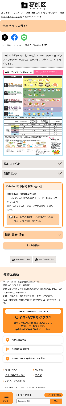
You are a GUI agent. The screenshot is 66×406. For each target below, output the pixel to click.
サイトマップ (11, 370)
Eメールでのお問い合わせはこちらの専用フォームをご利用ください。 (34, 219)
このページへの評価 (15, 381)
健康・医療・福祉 (33, 13)
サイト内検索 (26, 395)
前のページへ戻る (23, 259)
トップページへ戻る (46, 259)
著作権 (38, 375)
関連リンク (10, 173)
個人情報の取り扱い (15, 375)
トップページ (17, 13)
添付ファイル (12, 163)
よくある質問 (33, 245)
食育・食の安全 (50, 13)
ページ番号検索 (54, 395)
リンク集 (39, 370)
